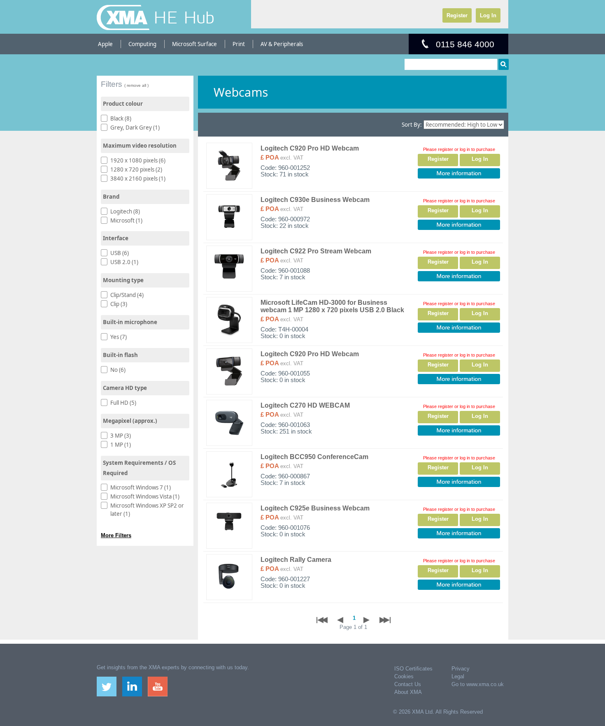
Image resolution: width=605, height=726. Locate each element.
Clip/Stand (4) (127, 295)
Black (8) (120, 118)
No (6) (118, 369)
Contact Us (407, 684)
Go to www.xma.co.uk (477, 684)
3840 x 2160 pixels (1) (137, 178)
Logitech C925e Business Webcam (315, 508)
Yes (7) (118, 337)
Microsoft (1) (126, 220)
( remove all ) (136, 85)
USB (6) (119, 253)
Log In (488, 15)
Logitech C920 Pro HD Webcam (310, 148)
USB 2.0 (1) (124, 262)
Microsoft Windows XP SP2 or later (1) (147, 509)
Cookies (404, 676)
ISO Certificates (413, 669)
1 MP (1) (120, 444)
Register (457, 15)
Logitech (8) (125, 211)
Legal (457, 676)
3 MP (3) (120, 435)
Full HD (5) (123, 402)
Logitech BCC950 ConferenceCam (314, 456)
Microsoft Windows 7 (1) (140, 487)
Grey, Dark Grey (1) (135, 127)
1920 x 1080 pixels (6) (137, 160)
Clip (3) (118, 304)
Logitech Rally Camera (296, 559)
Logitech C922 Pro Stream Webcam (316, 251)
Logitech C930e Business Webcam (315, 199)
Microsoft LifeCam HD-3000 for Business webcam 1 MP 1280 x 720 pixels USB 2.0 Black (332, 306)
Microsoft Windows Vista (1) (144, 496)
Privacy (460, 669)
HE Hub (184, 17)
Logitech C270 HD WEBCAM (305, 405)
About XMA (408, 692)
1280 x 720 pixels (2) (136, 169)
